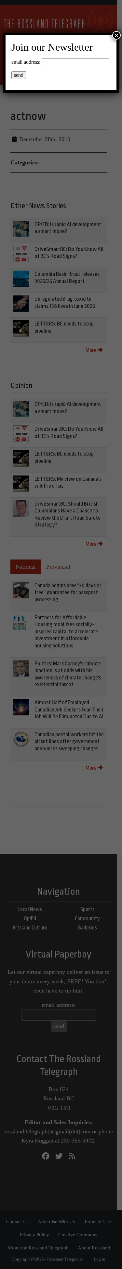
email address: (25, 62)
